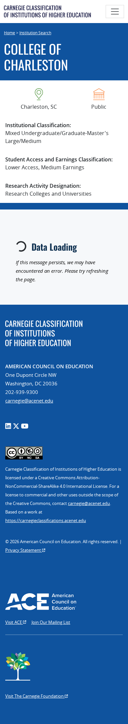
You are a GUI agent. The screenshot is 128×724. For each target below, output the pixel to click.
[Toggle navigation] (115, 11)
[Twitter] (16, 426)
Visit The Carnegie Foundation (35, 696)
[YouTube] (25, 426)
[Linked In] (8, 426)
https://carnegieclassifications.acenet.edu (45, 520)
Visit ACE (14, 622)
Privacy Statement (23, 550)
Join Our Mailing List (51, 622)
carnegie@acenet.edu (29, 400)
